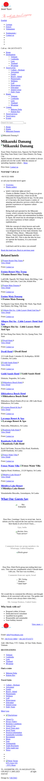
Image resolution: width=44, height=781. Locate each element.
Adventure (15, 72)
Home (8, 52)
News (8, 750)
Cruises (9, 107)
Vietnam (14, 57)
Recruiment (10, 737)
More (25, 163)
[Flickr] (12, 761)
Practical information (14, 732)
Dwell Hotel (7, 351)
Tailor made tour (12, 748)
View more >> (37, 624)
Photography (16, 79)
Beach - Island (16, 77)
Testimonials (11, 743)
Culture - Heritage (18, 70)
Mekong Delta (16, 109)
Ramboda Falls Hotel (11, 441)
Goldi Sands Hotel (10, 373)
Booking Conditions (14, 724)
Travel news (10, 116)
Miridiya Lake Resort (12, 485)
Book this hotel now (9, 250)
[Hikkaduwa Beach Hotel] (12, 382)
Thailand (14, 63)
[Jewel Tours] (6, 9)
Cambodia (15, 59)
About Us (9, 719)
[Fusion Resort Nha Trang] (12, 261)
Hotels (8, 94)
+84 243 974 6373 (26, 639)
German (9, 25)
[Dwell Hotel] (7, 340)
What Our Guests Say (14, 498)
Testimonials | (11, 33)
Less (7, 711)
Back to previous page (25, 250)
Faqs (8, 741)
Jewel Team (10, 730)
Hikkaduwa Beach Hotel (13, 393)
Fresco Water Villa (10, 465)
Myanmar (14, 66)
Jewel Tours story (12, 728)
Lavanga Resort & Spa (12, 418)
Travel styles (11, 68)
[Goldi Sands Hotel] (9, 363)
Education (15, 87)
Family (13, 74)
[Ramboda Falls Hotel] (10, 430)
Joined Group (16, 90)
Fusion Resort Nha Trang (14, 271)
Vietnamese (10, 29)
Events (8, 118)
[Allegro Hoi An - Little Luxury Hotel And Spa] (20, 310)
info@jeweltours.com (14, 635)
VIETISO (13, 778)
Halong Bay (15, 112)
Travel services (11, 114)
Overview (10, 185)
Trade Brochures (12, 746)
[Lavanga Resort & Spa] (11, 407)
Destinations (10, 55)
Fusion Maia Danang (11, 296)
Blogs (8, 739)
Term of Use (11, 726)
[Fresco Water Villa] (9, 455)
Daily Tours (15, 92)
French (8, 27)
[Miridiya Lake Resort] (10, 475)
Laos (13, 61)
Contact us (10, 35)
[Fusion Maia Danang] (10, 285)
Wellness (14, 81)
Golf (12, 83)
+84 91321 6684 (10, 639)
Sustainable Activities (14, 735)
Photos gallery (11, 187)
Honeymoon (15, 85)
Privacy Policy (11, 722)
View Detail (5, 263)
